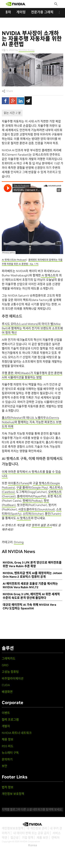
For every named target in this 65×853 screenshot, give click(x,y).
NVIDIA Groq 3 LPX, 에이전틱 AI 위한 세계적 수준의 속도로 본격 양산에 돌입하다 (31, 596)
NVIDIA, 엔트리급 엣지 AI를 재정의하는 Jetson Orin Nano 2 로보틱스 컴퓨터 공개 (32, 574)
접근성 (14, 837)
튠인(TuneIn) (53, 514)
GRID (5, 665)
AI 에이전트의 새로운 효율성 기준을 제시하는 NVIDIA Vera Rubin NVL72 (30, 585)
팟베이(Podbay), (33, 500)
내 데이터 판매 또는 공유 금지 (31, 833)
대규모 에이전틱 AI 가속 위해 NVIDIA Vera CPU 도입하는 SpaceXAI (29, 606)
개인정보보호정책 (12, 828)
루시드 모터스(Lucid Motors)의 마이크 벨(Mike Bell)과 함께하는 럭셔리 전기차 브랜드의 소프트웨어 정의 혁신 (32, 328)
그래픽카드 (8, 658)
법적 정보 (7, 787)
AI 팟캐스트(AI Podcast (14, 259)
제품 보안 (42, 837)
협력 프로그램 (10, 719)
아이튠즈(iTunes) (18, 483)
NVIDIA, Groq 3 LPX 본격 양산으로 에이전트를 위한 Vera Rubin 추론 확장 (32, 564)
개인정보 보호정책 (13, 794)
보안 (4, 766)
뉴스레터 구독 (10, 752)
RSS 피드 (7, 746)
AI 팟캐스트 (48, 275)
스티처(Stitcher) (33, 514)
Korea (32, 845)
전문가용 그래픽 (42, 12)
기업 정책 (27, 837)
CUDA (6, 685)
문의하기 (7, 759)
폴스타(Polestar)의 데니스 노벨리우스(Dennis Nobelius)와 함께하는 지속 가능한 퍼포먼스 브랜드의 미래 (31, 422)
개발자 (6, 726)
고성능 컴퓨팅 (10, 672)
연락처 (55, 837)
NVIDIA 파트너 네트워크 (17, 733)
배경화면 (7, 692)
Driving (19, 542)
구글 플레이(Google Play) (32, 487)
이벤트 (6, 713)
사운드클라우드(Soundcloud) (36, 509)
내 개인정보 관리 (37, 828)
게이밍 (21, 12)
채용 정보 (7, 739)
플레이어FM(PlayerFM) (31, 496)
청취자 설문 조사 (42, 525)
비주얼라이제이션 (12, 678)
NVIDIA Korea (26, 50)
